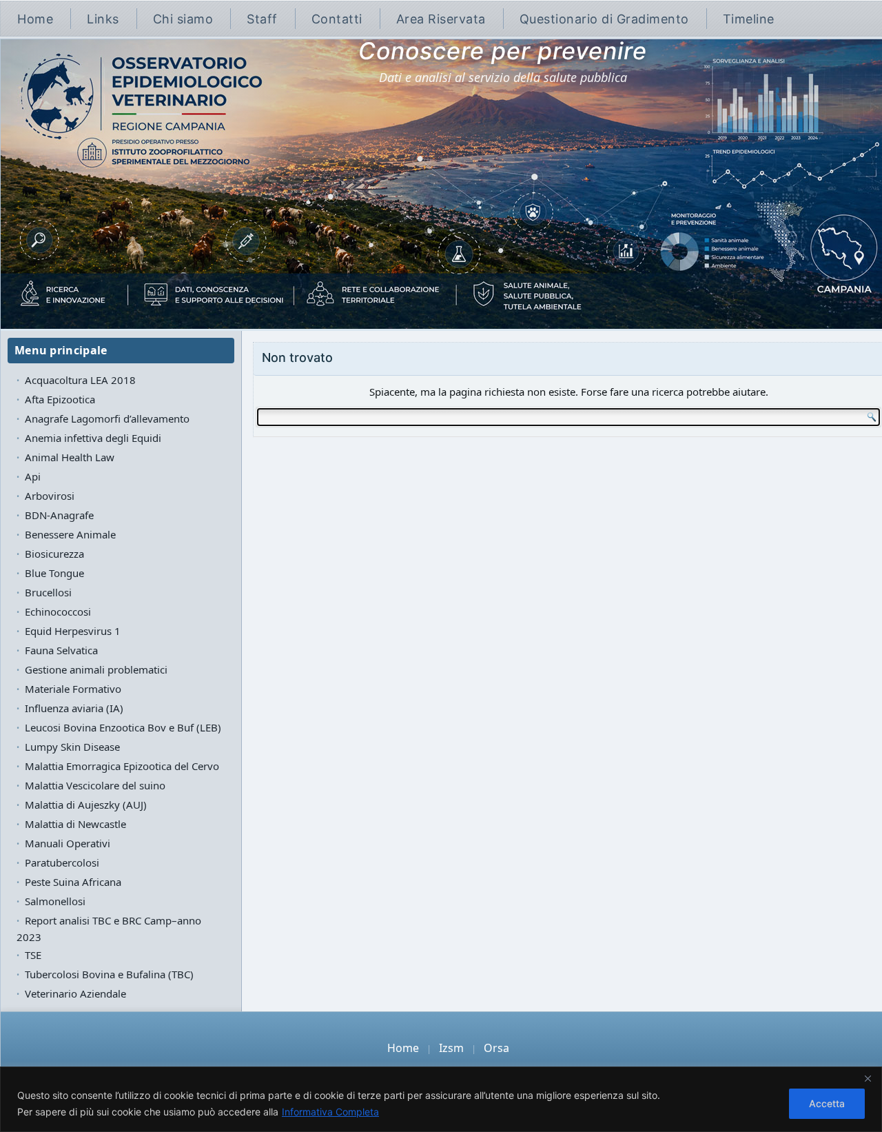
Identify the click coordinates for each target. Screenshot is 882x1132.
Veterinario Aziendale (75, 993)
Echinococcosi (58, 611)
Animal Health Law (69, 457)
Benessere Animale (70, 534)
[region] (441, 1099)
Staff (262, 19)
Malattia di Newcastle (75, 824)
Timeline (749, 19)
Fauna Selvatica (61, 650)
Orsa (496, 1047)
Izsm (451, 1047)
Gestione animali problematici (96, 669)
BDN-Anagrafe (59, 515)
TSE (33, 955)
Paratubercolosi (62, 862)
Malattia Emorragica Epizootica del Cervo (122, 766)
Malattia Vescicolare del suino (95, 785)
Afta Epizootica (60, 399)
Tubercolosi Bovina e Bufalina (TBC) (109, 974)
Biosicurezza (54, 553)
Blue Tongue (54, 573)
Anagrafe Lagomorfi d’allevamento (107, 418)
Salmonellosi (55, 901)
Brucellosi (48, 592)
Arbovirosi (49, 496)
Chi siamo (183, 19)
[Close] (867, 1078)
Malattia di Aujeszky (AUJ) (86, 804)
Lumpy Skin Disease (72, 747)
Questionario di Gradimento (604, 19)
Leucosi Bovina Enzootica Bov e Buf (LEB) (123, 727)
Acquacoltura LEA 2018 (80, 380)
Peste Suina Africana (73, 882)
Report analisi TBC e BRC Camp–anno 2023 (109, 928)
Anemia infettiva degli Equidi (93, 438)
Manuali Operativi (67, 843)
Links (103, 19)
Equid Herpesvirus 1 (73, 631)
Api (33, 476)
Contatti (336, 19)
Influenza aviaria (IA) (74, 708)
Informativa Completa (330, 1112)
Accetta (827, 1103)
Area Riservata (441, 19)
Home (35, 19)
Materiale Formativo (73, 689)
